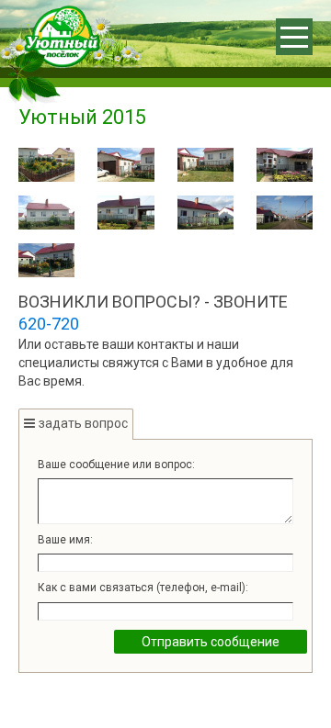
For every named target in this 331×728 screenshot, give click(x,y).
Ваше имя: (65, 539)
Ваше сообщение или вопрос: (116, 464)
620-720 (48, 323)
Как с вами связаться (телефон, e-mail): (143, 587)
